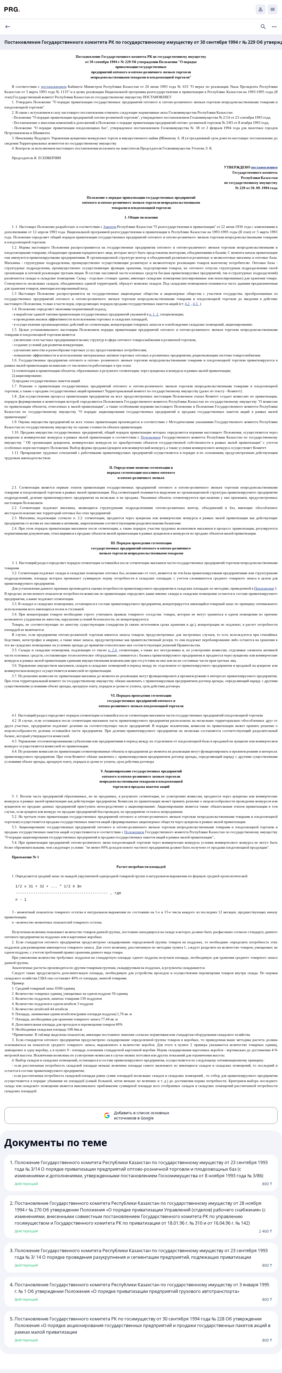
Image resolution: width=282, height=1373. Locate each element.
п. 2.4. (113, 650)
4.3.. (196, 304)
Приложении (264, 588)
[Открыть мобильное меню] (273, 9)
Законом (109, 227)
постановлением (53, 87)
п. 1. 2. (154, 314)
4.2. (187, 304)
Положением (151, 437)
